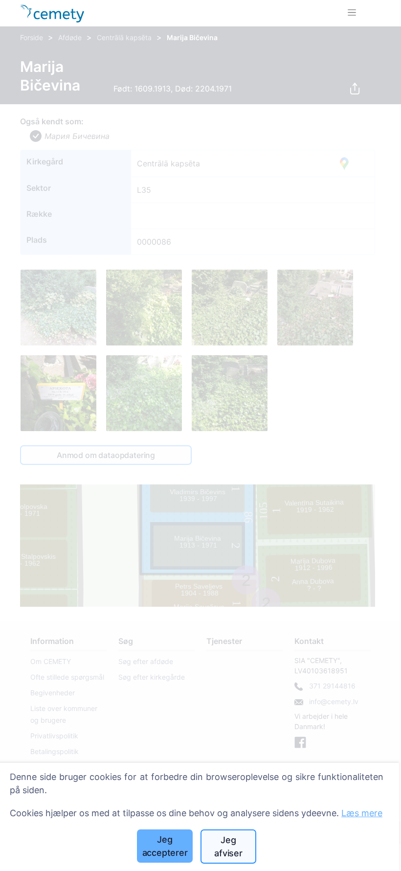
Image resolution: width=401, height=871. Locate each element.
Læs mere (361, 813)
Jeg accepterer (165, 846)
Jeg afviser (228, 846)
